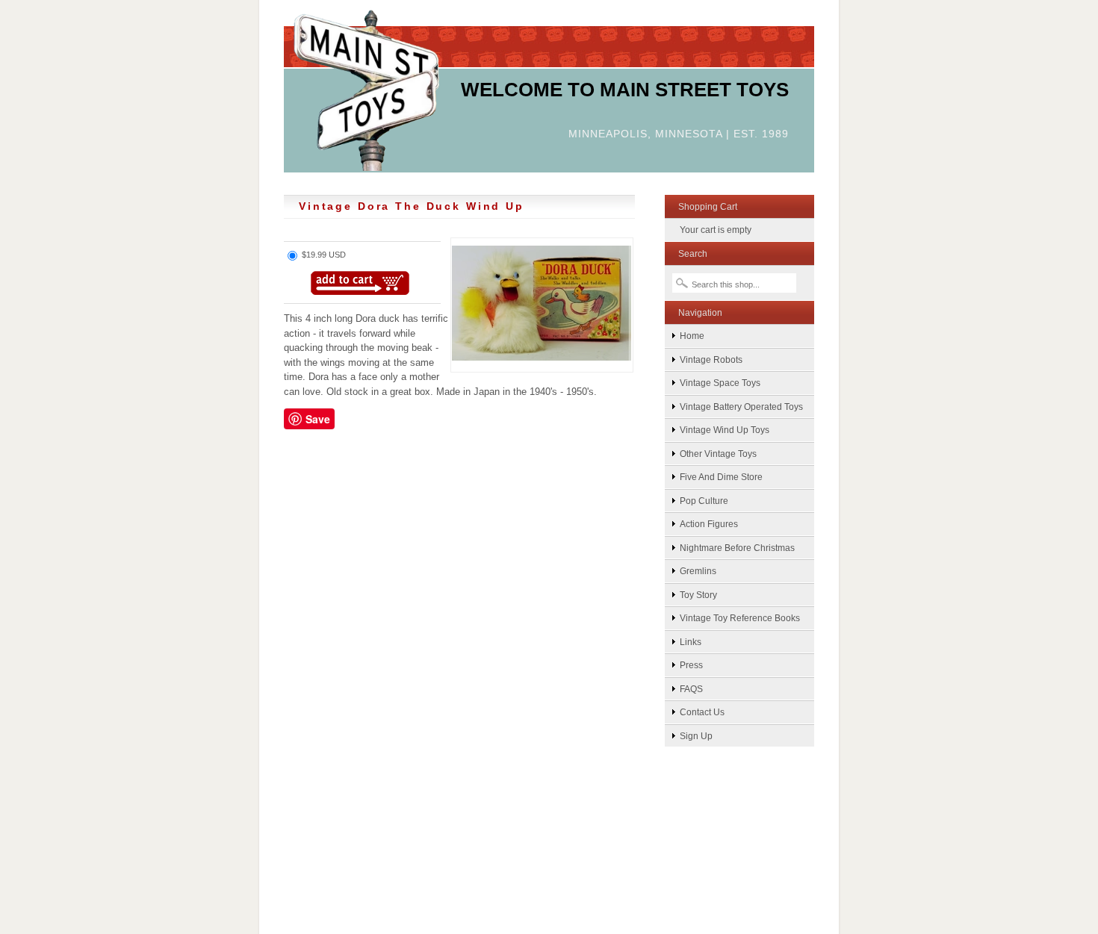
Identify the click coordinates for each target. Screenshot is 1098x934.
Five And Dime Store (721, 477)
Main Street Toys (366, 89)
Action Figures (709, 524)
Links (690, 642)
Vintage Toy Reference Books (740, 618)
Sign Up (696, 736)
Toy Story (698, 595)
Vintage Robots (711, 359)
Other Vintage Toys (718, 453)
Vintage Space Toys (720, 382)
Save (317, 418)
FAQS (691, 689)
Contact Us (702, 712)
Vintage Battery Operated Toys (741, 406)
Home (692, 335)
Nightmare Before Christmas (737, 547)
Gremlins (698, 571)
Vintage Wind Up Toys (724, 430)
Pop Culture (704, 500)
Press (691, 665)
